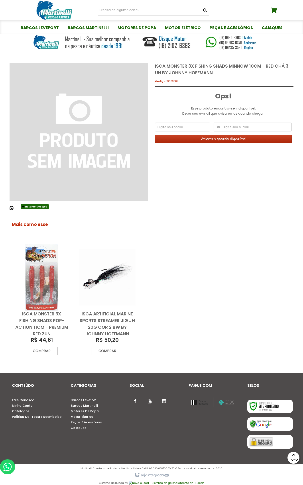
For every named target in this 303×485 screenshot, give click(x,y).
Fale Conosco (23, 400)
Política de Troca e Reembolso (37, 417)
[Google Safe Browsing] (270, 424)
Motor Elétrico (82, 417)
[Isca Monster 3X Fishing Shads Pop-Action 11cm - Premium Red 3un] (41, 300)
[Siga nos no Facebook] (135, 400)
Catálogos (21, 411)
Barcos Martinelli (84, 405)
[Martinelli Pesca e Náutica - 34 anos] (54, 10)
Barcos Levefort (83, 400)
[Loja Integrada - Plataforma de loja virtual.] (152, 475)
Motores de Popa (85, 411)
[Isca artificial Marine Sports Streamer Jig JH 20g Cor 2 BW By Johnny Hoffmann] (107, 300)
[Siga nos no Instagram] (163, 400)
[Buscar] (205, 10)
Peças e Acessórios (86, 422)
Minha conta (22, 405)
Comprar (42, 350)
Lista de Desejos (35, 206)
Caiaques (78, 428)
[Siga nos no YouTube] (149, 400)
